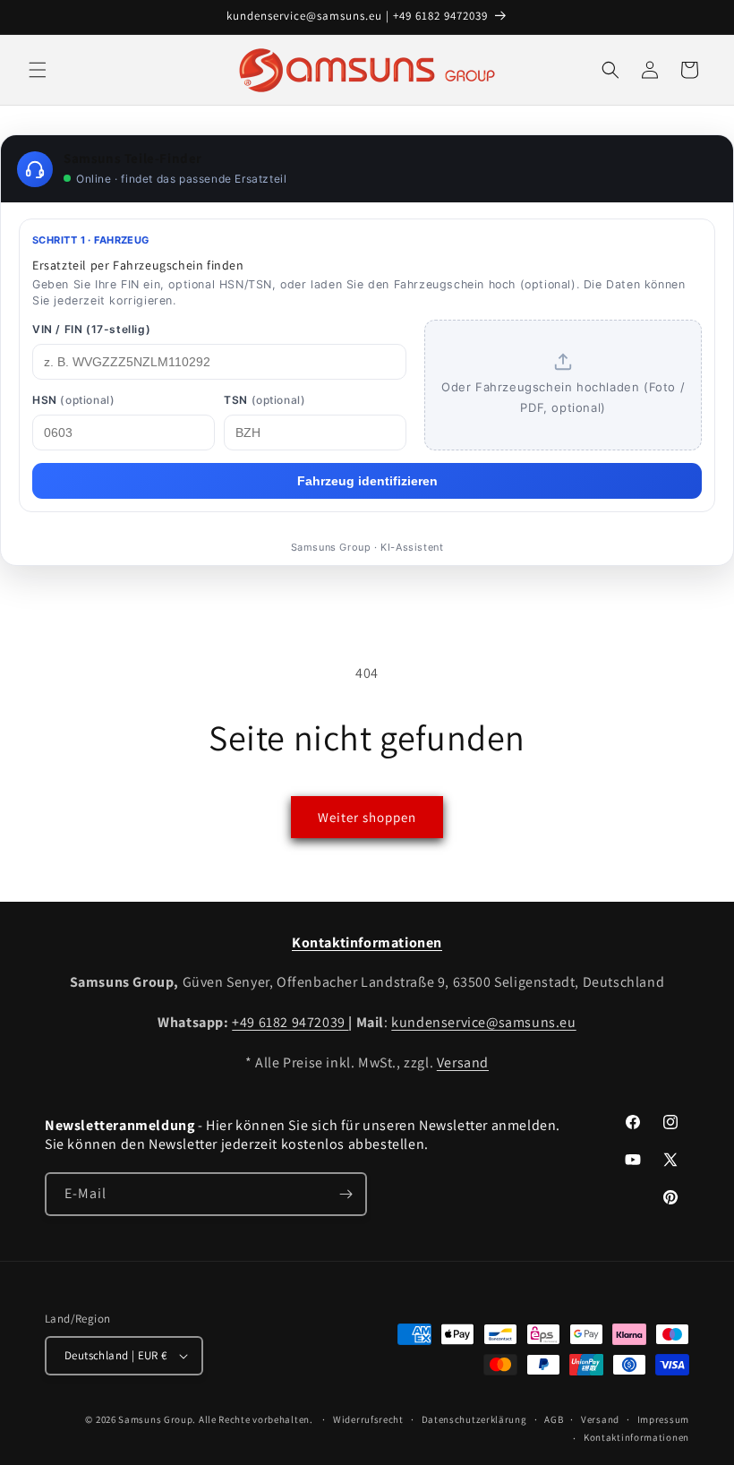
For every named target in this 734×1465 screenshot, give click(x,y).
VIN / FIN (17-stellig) (91, 329)
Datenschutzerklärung (474, 1419)
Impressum (663, 1419)
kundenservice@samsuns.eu (483, 1022)
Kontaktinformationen (636, 1437)
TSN (264, 400)
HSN (73, 400)
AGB (553, 1419)
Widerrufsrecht (368, 1419)
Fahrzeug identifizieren (367, 481)
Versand (463, 1062)
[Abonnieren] (345, 1194)
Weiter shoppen (367, 817)
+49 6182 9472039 (290, 1022)
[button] (37, 70)
